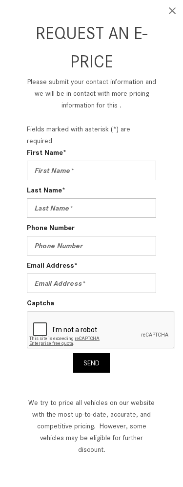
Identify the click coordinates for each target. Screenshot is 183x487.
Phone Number (51, 228)
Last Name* (46, 190)
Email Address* (52, 265)
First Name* (46, 152)
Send (91, 363)
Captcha (40, 303)
